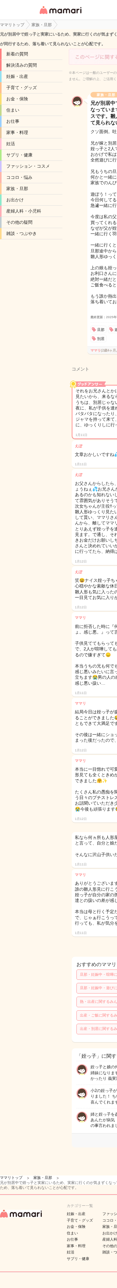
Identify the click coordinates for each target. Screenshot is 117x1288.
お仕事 (12, 121)
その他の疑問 (19, 222)
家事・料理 (17, 132)
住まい (12, 110)
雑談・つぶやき (21, 233)
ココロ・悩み (19, 177)
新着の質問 (17, 53)
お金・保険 (17, 98)
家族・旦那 (17, 188)
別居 (101, 339)
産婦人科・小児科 (23, 210)
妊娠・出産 (17, 76)
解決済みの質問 (21, 65)
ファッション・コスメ (28, 166)
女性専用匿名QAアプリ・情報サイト (60, 14)
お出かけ (15, 199)
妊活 (10, 143)
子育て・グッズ (21, 87)
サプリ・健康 (19, 154)
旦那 (101, 330)
